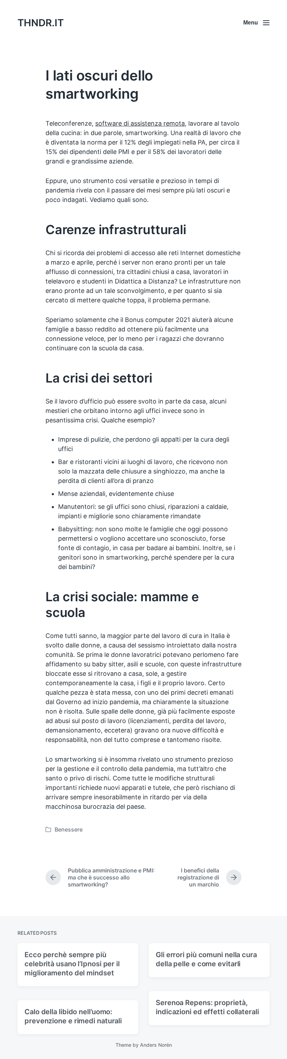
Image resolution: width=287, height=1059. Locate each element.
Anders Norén (156, 1045)
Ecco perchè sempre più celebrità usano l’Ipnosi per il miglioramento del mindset (72, 964)
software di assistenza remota (140, 123)
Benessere (69, 829)
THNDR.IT (41, 23)
